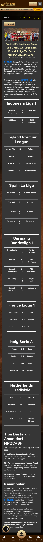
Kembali (10, 24)
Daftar (33, 4)
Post (15, 18)
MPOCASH (6, 18)
